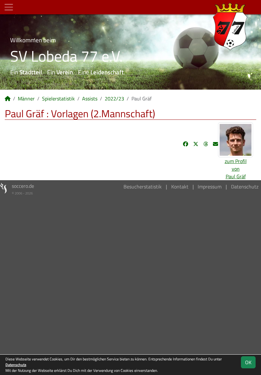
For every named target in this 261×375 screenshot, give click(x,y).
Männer (26, 98)
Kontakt (179, 186)
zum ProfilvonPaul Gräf (236, 168)
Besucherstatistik (142, 186)
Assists (89, 98)
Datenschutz (244, 186)
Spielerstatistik (58, 98)
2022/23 (114, 98)
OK (248, 362)
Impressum (210, 186)
